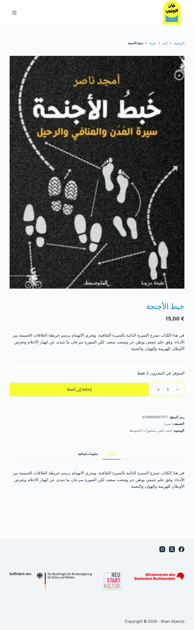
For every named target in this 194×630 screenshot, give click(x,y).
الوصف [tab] (111, 454)
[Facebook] (181, 549)
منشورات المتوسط (142, 430)
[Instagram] (162, 549)
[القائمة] (14, 12)
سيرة (167, 424)
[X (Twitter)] (172, 549)
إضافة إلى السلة (79, 389)
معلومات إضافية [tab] (88, 454)
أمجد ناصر (165, 430)
